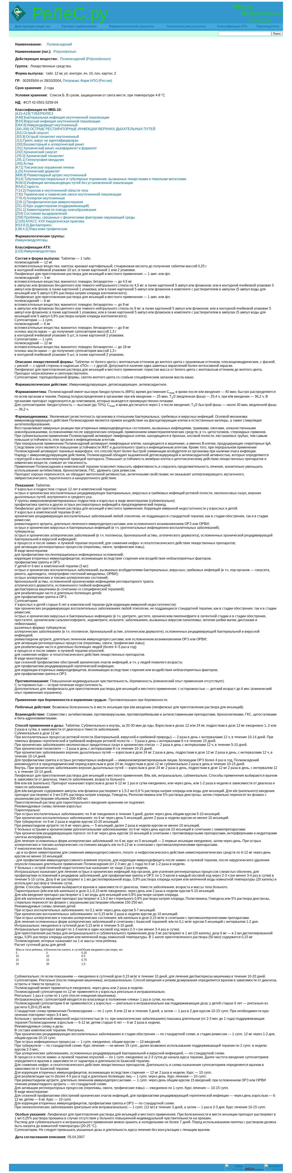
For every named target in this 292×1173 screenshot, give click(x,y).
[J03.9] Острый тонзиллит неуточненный (47, 136)
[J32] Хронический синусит (36, 152)
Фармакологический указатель (131, 26)
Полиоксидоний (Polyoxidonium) (85, 59)
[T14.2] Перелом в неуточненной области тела (51, 190)
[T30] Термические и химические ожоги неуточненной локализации (68, 194)
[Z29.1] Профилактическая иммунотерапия (49, 202)
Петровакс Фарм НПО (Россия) (87, 80)
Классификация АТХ (232, 26)
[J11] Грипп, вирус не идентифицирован (46, 140)
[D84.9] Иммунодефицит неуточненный (46, 125)
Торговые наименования (79, 26)
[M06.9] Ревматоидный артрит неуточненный (50, 175)
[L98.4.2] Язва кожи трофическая (41, 229)
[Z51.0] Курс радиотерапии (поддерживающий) (52, 206)
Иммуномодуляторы (31, 240)
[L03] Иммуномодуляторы (35, 251)
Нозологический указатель (186, 26)
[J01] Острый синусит (32, 133)
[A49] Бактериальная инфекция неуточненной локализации (62, 117)
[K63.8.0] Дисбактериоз (33, 225)
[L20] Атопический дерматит (37, 171)
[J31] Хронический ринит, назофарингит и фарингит (56, 148)
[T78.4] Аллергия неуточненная (40, 198)
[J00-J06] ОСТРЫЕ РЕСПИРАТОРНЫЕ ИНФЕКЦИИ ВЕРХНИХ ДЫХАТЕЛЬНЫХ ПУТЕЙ (85, 129)
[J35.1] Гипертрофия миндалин (39, 160)
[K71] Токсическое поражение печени (44, 167)
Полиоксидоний (59, 44)
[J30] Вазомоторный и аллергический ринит (49, 144)
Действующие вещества (32, 26)
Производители (267, 26)
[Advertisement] (146, 1154)
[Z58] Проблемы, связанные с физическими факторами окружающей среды (75, 217)
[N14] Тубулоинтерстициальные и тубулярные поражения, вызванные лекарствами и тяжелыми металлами (100, 179)
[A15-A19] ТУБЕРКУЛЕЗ (34, 113)
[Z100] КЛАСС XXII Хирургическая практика (49, 221)
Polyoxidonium (64, 51)
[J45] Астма (24, 163)
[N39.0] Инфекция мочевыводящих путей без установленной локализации (74, 183)
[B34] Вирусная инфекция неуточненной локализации (57, 121)
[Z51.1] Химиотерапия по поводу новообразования (55, 210)
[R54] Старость (27, 186)
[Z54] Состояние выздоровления (41, 213)
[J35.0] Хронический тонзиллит (39, 156)
